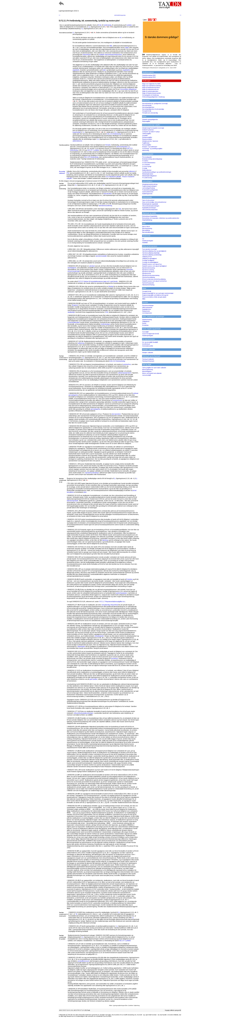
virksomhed (86, 54)
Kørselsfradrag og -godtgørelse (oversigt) (155, 103)
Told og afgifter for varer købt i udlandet (154, 367)
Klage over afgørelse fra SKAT (151, 84)
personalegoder (121, 147)
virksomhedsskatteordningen (83, 713)
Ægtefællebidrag (147, 220)
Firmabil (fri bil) (146, 111)
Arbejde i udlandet (147, 352)
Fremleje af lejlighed (148, 260)
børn (104, 70)
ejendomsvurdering (105, 205)
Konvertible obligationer (128, 89)
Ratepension (146, 311)
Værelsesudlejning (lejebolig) (151, 253)
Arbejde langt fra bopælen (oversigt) (153, 128)
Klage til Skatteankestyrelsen (151, 87)
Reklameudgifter (147, 137)
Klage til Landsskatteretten (150, 91)
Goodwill (144, 135)
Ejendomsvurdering (148, 270)
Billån (143, 299)
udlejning (81, 343)
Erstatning (145, 325)
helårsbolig (107, 25)
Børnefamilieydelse (148, 232)
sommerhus (127, 364)
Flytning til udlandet (148, 359)
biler (85, 492)
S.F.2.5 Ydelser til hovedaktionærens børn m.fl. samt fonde (98, 281)
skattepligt (71, 312)
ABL (111, 46)
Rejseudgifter (146, 121)
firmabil (108, 145)
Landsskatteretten (74, 322)
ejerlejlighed (72, 268)
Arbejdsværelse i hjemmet (150, 141)
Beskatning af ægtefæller (149, 216)
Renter (144, 323)
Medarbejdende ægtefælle (150, 204)
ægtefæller (126, 70)
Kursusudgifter (146, 145)
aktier (127, 47)
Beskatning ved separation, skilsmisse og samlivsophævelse (160, 218)
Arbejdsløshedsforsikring (149, 184)
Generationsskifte (147, 346)
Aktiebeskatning (147, 319)
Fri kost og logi (146, 166)
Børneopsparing (147, 228)
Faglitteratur (146, 143)
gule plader (93, 679)
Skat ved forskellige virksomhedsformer (154, 202)
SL (77, 914)
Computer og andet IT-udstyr (151, 131)
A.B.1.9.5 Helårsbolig (114, 134)
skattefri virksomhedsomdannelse (110, 54)
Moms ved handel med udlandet (152, 373)
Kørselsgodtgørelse (148, 107)
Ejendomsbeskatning (148, 268)
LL (89, 27)
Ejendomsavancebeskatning (150, 275)
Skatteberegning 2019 (149, 77)
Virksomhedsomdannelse (150, 209)
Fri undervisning (147, 177)
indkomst (132, 171)
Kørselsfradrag (146, 105)
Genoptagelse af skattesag (150, 95)
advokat (92, 266)
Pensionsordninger (148, 305)
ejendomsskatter (101, 256)
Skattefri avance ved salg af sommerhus (154, 281)
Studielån (145, 242)
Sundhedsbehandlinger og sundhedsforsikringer (156, 172)
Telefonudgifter (146, 133)
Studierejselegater (147, 240)
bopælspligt (77, 132)
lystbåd (129, 25)
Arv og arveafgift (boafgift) (150, 342)
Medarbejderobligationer (149, 176)
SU (143, 239)
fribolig (110, 286)
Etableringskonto (147, 193)
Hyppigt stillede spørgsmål (173, 1010)
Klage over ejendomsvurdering (151, 85)
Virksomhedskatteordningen (150, 206)
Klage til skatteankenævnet (150, 89)
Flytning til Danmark (148, 361)
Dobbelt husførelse (148, 130)
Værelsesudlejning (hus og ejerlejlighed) (154, 251)
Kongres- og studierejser (149, 146)
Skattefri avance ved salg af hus (152, 264)
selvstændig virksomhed (110, 605)
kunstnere (114, 658)
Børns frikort (146, 226)
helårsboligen (105, 324)
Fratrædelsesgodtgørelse (150, 190)
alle (89, 1010)
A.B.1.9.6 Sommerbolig (117, 361)
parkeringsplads (121, 593)
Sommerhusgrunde (148, 283)
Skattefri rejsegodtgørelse (150, 119)
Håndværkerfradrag (148, 284)
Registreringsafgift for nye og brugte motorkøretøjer (158, 293)
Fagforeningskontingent (149, 186)
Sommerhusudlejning (148, 277)
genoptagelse (95, 409)
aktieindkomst (77, 141)
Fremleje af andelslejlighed (150, 262)
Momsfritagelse (147, 371)
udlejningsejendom (124, 373)
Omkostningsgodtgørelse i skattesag (153, 97)
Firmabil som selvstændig (150, 113)
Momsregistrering (147, 369)
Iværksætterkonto (147, 191)
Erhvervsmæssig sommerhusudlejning (154, 279)
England (75, 305)
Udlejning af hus (147, 256)
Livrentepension (147, 313)
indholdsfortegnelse (120, 15)
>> (180, 15)
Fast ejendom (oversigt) (149, 249)
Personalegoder (147, 157)
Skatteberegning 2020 (149, 75)
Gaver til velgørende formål (150, 333)
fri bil (99, 25)
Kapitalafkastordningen (149, 207)
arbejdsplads (99, 636)
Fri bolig (144, 168)
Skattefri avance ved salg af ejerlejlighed (154, 266)
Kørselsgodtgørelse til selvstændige (153, 109)
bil (120, 37)
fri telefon (129, 579)
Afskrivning (145, 150)
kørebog (105, 540)
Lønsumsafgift (146, 375)
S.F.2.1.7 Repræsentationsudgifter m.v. (112, 601)
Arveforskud (146, 344)
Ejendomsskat (146, 273)
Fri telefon (145, 161)
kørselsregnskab (72, 501)
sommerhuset (117, 400)
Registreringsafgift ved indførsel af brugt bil (155, 295)
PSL (68, 173)
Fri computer (146, 164)
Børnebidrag (146, 230)
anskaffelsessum (83, 961)
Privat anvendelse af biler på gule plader (154, 297)
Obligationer (146, 321)
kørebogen (81, 646)
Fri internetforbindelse (148, 162)
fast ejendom (116, 414)
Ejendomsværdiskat (148, 271)
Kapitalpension (146, 309)
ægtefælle (76, 70)
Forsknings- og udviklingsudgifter (152, 148)
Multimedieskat (146, 170)
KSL (107, 312)
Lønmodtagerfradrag (148, 188)
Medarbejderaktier (147, 174)
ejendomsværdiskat (92, 473)
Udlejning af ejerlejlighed (149, 258)
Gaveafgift (145, 332)
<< (59, 15)
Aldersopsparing (147, 307)
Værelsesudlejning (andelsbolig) (152, 255)
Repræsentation (147, 139)
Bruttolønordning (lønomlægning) (152, 159)
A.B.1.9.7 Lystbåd (93, 150)
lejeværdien (108, 193)
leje (120, 209)
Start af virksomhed (148, 200)
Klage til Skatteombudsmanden (151, 93)
